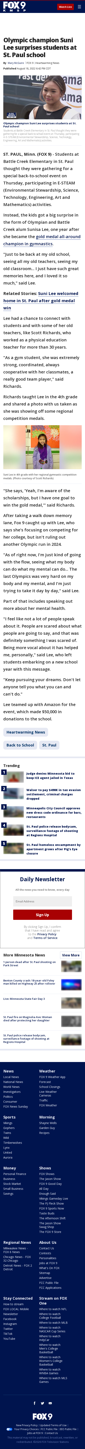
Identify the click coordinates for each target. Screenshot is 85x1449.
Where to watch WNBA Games (49, 1371)
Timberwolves (12, 1143)
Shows (45, 1168)
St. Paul (49, 745)
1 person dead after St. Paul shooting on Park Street (29, 963)
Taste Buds (46, 1213)
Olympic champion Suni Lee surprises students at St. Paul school (40, 124)
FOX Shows (46, 1174)
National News (13, 1082)
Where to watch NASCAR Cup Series (52, 1329)
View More (71, 955)
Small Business (13, 1189)
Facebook (10, 1319)
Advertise (45, 1278)
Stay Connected (18, 1298)
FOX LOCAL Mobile (16, 1309)
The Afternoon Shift (52, 1218)
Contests (45, 1253)
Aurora (7, 1157)
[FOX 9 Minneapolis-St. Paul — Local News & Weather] (15, 7)
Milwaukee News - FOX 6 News (15, 1250)
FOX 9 (30, 63)
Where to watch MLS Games (53, 1380)
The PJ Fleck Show (51, 1203)
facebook (34, 1403)
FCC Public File (49, 1283)
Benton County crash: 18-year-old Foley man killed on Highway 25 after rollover (29, 982)
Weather (47, 1071)
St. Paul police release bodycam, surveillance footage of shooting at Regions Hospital (52, 831)
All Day (43, 1189)
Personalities (47, 1258)
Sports (9, 1117)
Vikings (7, 1123)
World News (11, 1087)
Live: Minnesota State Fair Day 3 (24, 999)
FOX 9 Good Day (50, 1184)
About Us (47, 1242)
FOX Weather (48, 1105)
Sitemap (44, 1273)
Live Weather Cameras (48, 1093)
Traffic (43, 1100)
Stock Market (12, 1184)
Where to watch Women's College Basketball (51, 1360)
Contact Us (46, 1248)
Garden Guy (47, 1128)
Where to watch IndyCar (49, 1338)
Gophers (9, 1128)
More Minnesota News (24, 955)
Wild (6, 1138)
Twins (7, 1133)
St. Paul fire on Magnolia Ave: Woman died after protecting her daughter (27, 1018)
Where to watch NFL (53, 1309)
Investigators (12, 1092)
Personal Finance (14, 1174)
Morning (47, 1117)
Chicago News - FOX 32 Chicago (17, 1258)
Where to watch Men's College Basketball (49, 1348)
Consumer (10, 1101)
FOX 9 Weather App (52, 1077)
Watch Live (65, 7)
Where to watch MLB (53, 1323)
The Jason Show (50, 1179)
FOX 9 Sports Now (51, 1208)
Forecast (45, 1082)
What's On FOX (49, 1268)
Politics (8, 1097)
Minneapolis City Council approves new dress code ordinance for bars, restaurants (53, 812)
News (8, 1071)
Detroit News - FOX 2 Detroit (17, 1267)
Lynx (6, 1148)
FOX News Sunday (15, 1106)
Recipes (44, 1133)
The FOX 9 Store (50, 1232)
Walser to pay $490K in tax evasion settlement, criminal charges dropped (53, 794)
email (50, 1403)
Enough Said (47, 1194)
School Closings (49, 1087)
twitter (42, 1403)
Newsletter (10, 1314)
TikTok (7, 1334)
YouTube (9, 1339)
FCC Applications (50, 1288)
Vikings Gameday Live (53, 1198)
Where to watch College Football (50, 1316)
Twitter (8, 1329)
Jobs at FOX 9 (48, 1263)
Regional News (17, 1242)
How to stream (13, 1304)
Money (9, 1168)
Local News (11, 1077)
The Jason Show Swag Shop (50, 1225)
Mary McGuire (16, 63)
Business (9, 1179)
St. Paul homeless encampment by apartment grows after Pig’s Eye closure (53, 849)
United (7, 1152)
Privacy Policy (47, 934)
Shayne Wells (48, 1123)
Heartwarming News (47, 63)
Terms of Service (45, 938)
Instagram (10, 1324)
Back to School (20, 745)
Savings (8, 1194)
